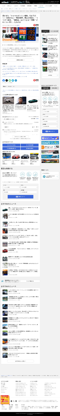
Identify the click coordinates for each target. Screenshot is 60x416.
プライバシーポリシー (38, 406)
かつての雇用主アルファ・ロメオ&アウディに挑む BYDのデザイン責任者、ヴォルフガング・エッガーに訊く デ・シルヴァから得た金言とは (23, 341)
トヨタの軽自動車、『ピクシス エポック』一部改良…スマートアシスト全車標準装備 (23, 249)
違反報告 (37, 122)
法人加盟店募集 (48, 407)
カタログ (16, 5)
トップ (3, 5)
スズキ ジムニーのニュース (21, 395)
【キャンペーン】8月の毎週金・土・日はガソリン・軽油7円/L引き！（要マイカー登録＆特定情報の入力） (20, 91)
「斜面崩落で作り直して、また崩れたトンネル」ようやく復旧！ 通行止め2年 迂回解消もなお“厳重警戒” (23, 297)
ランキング (45, 31)
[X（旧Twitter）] (14, 401)
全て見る (50, 75)
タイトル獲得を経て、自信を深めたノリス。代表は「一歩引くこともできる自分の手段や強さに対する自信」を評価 (23, 229)
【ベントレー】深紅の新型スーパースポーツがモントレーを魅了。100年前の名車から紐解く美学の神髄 (23, 347)
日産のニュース (33, 386)
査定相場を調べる (12, 148)
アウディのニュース (48, 386)
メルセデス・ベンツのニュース (50, 383)
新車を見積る (30, 148)
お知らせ (33, 406)
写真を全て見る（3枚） (21, 41)
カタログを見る (12, 145)
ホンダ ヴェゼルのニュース (21, 392)
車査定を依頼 (45, 88)
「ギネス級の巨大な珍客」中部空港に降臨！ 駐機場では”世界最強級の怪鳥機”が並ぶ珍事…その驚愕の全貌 (23, 243)
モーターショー (4, 389)
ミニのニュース (47, 390)
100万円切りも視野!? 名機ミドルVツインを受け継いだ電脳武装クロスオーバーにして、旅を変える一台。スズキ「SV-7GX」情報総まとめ (23, 305)
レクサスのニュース (33, 384)
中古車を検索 (30, 145)
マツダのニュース (33, 390)
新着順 (37, 118)
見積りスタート (22, 196)
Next (39, 100)
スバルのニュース (33, 392)
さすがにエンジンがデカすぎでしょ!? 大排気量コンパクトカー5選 (14, 76)
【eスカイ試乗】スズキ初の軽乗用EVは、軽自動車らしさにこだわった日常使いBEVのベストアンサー (23, 332)
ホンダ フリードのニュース (21, 393)
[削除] (9, 395)
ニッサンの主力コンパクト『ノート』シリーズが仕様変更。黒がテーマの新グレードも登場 (23, 291)
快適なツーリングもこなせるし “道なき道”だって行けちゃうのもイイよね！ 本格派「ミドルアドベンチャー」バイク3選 (23, 312)
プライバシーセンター (46, 406)
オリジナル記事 (49, 5)
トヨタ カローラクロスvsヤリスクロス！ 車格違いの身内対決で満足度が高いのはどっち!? (23, 354)
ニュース (41, 5)
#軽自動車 (10, 86)
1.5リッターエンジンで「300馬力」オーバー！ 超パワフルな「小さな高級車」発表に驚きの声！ (20, 71)
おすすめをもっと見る (20, 361)
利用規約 (52, 406)
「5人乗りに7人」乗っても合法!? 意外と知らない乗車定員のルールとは (23, 223)
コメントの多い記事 (54, 31)
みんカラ (17, 407)
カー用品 (2, 386)
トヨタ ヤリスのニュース (20, 386)
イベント (2, 390)
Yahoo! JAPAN (56, 1)
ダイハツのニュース (33, 395)
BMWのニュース (48, 384)
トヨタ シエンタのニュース (21, 387)
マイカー (56, 5)
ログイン (49, 1)
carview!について (24, 406)
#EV (14, 86)
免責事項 (56, 406)
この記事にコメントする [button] (9, 119)
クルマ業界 (3, 384)
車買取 (35, 5)
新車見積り (29, 5)
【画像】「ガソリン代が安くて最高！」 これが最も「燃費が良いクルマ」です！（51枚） (19, 66)
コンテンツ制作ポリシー (25, 407)
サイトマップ (36, 407)
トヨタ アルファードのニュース (21, 384)
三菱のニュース (33, 389)
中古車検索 (22, 5)
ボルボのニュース (48, 395)
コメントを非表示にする (34, 116)
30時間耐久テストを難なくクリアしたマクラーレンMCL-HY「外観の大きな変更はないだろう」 (23, 318)
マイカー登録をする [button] (30, 281)
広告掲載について (42, 407)
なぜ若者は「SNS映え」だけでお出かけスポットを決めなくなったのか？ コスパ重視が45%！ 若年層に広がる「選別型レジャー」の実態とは (23, 272)
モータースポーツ (4, 387)
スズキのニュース (33, 393)
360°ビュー (9, 5)
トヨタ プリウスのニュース (21, 383)
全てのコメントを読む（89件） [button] (20, 136)
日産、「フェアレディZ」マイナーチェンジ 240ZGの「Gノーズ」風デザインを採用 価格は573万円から (33, 107)
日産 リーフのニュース (20, 390)
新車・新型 (3, 383)
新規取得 (52, 1)
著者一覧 (31, 407)
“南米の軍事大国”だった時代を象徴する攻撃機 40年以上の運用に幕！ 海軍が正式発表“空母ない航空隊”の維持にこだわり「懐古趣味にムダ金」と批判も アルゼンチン (8, 109)
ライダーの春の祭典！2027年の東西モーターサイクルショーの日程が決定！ (23, 215)
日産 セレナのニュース (20, 389)
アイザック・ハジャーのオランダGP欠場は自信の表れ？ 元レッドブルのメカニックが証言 (20, 107)
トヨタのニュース (33, 383)
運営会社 (29, 406)
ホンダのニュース (33, 387)
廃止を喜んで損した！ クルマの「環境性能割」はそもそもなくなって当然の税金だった (23, 264)
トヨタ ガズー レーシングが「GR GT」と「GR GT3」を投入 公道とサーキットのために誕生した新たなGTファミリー (23, 236)
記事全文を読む (20, 60)
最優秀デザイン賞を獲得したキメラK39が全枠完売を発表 (20, 256)
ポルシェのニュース (48, 389)
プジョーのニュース (48, 392)
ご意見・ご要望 (53, 407)
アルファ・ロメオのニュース (50, 393)
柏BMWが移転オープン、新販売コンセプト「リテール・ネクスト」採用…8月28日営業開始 (23, 325)
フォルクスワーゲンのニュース (50, 387)
